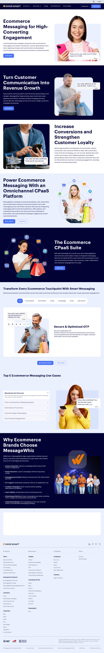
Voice (5, 627)
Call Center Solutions (34, 570)
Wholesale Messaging (10, 565)
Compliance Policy (95, 648)
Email (4, 619)
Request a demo (46, 363)
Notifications (7, 604)
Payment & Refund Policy (46, 648)
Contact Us (8, 55)
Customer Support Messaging (16, 413)
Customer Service (8, 601)
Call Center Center (9, 588)
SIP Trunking (6, 567)
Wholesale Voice (8, 562)
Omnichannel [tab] (29, 301)
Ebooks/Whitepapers (35, 591)
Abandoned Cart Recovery (14, 393)
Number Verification (9, 572)
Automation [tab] (42, 301)
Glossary (31, 593)
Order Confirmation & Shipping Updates (19, 402)
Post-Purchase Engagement (15, 418)
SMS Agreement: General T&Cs (12, 648)
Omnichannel (7, 632)
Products (26, 6)
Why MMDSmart (55, 6)
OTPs (4, 596)
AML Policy (82, 648)
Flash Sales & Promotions (14, 408)
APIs (29, 611)
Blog (29, 585)
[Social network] (90, 544)
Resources (36, 6)
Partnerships (67, 6)
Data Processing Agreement (66, 648)
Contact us (84, 6)
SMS (4, 614)
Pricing (46, 6)
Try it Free (96, 6)
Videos (30, 598)
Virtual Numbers (8, 570)
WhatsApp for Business (35, 572)
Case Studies (32, 596)
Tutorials (31, 601)
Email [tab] (71, 301)
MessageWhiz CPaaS (9, 583)
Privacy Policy (30, 648)
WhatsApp (6, 624)
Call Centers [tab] (81, 301)
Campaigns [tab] (62, 301)
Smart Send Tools (8, 606)
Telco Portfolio (7, 560)
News (30, 583)
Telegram (6, 629)
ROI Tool (30, 604)
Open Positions (58, 578)
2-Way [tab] (52, 301)
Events (30, 588)
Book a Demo (9, 221)
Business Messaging (34, 562)
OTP (29, 567)
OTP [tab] (20, 301)
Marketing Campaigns (10, 598)
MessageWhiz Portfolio (10, 580)
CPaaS (30, 560)
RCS (4, 622)
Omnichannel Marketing (35, 575)
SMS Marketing (32, 565)
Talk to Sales (61, 363)
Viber (4, 616)
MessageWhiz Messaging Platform (13, 585)
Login (99, 1)
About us (56, 560)
